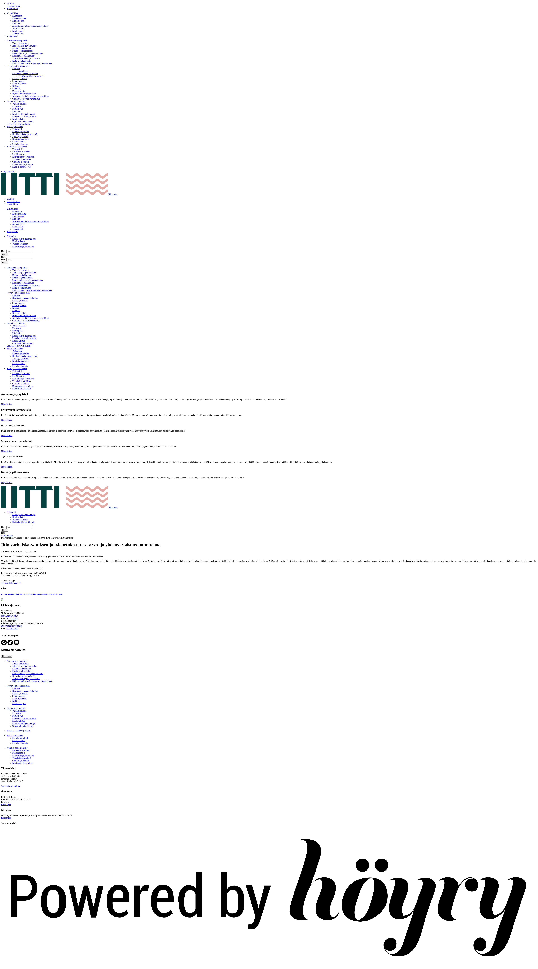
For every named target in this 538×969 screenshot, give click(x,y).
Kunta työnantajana (21, 139)
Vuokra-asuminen (20, 244)
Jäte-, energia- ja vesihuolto (24, 46)
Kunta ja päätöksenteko (17, 146)
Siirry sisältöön (7, 171)
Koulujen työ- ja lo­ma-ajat (23, 114)
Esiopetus (16, 106)
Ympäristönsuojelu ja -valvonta (26, 58)
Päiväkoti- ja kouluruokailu (24, 116)
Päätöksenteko (18, 154)
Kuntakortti (17, 16)
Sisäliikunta (23, 71)
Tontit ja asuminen (20, 43)
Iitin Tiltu (16, 23)
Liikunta (16, 68)
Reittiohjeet (6, 804)
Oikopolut (11, 236)
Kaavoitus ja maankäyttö (23, 56)
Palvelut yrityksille (20, 131)
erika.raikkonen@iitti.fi (11, 626)
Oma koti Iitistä (13, 6)
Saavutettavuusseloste (10, 786)
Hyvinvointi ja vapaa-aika (18, 66)
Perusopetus (17, 109)
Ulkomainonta (18, 141)
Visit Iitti (10, 3)
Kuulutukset (17, 31)
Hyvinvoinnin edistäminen (24, 93)
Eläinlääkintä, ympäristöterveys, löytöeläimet (32, 63)
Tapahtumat (17, 33)
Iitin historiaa (18, 21)
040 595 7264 (12, 628)
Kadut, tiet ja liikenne (21, 48)
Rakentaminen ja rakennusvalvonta (27, 53)
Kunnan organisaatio (21, 167)
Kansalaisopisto (19, 91)
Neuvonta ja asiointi (21, 152)
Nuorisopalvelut (19, 83)
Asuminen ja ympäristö (17, 41)
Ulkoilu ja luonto (19, 78)
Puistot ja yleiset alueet (22, 51)
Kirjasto (15, 86)
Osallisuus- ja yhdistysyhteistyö (26, 99)
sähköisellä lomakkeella (11, 583)
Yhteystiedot (12, 36)
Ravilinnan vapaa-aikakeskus (25, 73)
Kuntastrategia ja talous (22, 164)
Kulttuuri (16, 88)
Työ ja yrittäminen (15, 126)
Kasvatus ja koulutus (16, 101)
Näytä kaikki (6, 404)
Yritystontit (17, 129)
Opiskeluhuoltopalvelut (22, 121)
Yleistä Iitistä (12, 13)
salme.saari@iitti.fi (9, 616)
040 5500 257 (12, 618)
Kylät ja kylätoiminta (21, 61)
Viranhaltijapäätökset (21, 159)
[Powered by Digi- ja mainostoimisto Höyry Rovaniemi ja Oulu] (269, 966)
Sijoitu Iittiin (12, 8)
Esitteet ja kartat (19, 18)
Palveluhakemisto (20, 144)
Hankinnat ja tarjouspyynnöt (24, 134)
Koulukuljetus (18, 119)
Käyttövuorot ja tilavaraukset (30, 76)
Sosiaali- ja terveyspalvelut (18, 124)
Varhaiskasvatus (19, 104)
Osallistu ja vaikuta (20, 162)
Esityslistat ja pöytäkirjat (23, 157)
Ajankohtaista (18, 28)
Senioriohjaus (18, 81)
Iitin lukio (16, 111)
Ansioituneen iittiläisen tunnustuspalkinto (30, 26)
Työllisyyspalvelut (20, 136)
